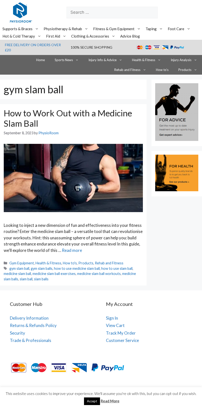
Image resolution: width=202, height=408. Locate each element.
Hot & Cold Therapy (18, 36)
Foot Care (176, 29)
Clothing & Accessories (90, 36)
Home (40, 60)
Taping (151, 29)
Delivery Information (29, 318)
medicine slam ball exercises (54, 274)
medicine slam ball (17, 274)
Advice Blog (130, 36)
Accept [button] (92, 401)
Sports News (64, 60)
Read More (110, 401)
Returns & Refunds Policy (33, 325)
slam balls (41, 279)
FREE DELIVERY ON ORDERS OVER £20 (33, 47)
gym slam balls (41, 268)
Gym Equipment (21, 263)
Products (184, 70)
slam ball (26, 279)
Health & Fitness (143, 60)
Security (17, 333)
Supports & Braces (17, 29)
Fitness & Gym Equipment (114, 29)
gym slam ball (19, 268)
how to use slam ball (117, 268)
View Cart (115, 325)
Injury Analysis (181, 60)
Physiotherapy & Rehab (63, 29)
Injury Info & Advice (102, 60)
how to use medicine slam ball (77, 268)
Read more (72, 250)
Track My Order (121, 333)
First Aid (53, 36)
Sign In (112, 318)
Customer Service (122, 340)
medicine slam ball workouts (99, 274)
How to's (70, 263)
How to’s (162, 70)
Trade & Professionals (30, 340)
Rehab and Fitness (127, 70)
